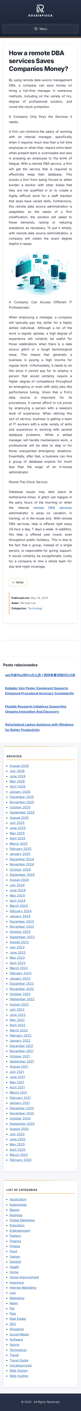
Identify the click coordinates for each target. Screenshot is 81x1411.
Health (14, 1267)
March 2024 (19, 906)
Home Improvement (24, 1277)
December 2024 (22, 859)
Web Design (19, 1370)
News (14, 1303)
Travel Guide (19, 1360)
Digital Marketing (22, 1220)
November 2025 (22, 802)
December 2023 (22, 921)
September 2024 (22, 875)
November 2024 (22, 864)
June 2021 (17, 1077)
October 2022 (20, 994)
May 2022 (17, 1020)
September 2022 (22, 999)
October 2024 (20, 869)
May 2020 (17, 1144)
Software (16, 1339)
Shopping (17, 1329)
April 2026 (17, 786)
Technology (35, 608)
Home (14, 1272)
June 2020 (18, 1139)
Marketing (17, 1298)
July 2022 (17, 1009)
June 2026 (18, 776)
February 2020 (20, 1160)
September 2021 (22, 1061)
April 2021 (17, 1087)
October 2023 (20, 932)
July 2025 (17, 823)
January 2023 (20, 978)
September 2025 (22, 812)
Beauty (15, 1210)
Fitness (15, 1246)
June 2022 (18, 1015)
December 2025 (22, 797)
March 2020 (19, 1155)
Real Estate (18, 1319)
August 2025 (19, 818)
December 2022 (22, 983)
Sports (14, 1345)
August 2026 (19, 766)
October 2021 (20, 1056)
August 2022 (19, 1004)
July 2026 (17, 771)
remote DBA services (52, 508)
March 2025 (19, 844)
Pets (13, 1313)
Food (13, 1251)
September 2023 (22, 937)
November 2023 (22, 926)
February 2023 (20, 973)
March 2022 (19, 1030)
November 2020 (22, 1113)
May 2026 (17, 781)
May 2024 (17, 895)
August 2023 (19, 942)
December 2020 (22, 1108)
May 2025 (17, 833)
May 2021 (17, 1082)
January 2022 (20, 1040)
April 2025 (17, 838)
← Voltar (18, 582)
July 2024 (17, 885)
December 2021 (21, 1046)
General (15, 1262)
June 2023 (18, 952)
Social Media (19, 1334)
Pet (12, 1308)
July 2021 (17, 1072)
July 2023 (17, 947)
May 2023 (17, 958)
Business (16, 1215)
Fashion (15, 1236)
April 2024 (17, 901)
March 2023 (19, 968)
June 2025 (18, 828)
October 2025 (20, 807)
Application (18, 1199)
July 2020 (17, 1134)
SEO (13, 1324)
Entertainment (20, 1231)
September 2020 (22, 1124)
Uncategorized (20, 1365)
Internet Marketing (23, 1288)
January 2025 (20, 854)
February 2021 (20, 1098)
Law (13, 1293)
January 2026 (20, 792)
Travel (14, 1355)
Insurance (17, 1282)
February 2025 (20, 849)
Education (17, 1225)
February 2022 (20, 1035)
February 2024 (20, 911)
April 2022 (17, 1025)
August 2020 (19, 1129)
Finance (15, 1241)
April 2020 (17, 1150)
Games (15, 1256)
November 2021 (21, 1051)
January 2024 (20, 916)
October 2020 (20, 1118)
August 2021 (19, 1066)
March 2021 (18, 1092)
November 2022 (22, 989)
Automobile (18, 1205)
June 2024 (18, 890)
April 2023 (17, 963)
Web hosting (19, 1376)
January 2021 (20, 1103)
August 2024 (19, 880)
